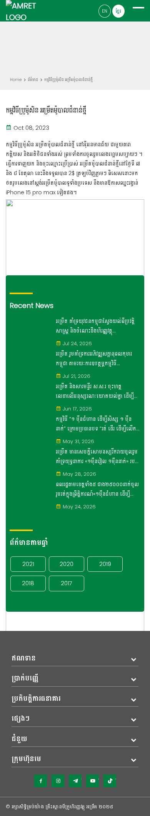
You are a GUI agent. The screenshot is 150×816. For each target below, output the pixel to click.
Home (16, 80)
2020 (66, 564)
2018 (28, 583)
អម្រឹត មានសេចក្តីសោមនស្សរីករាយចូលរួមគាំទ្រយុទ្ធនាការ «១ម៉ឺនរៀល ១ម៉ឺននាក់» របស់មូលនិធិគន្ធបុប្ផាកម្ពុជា (98, 457)
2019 (105, 564)
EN (104, 11)
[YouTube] (92, 781)
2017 (66, 583)
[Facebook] (40, 781)
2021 (28, 564)
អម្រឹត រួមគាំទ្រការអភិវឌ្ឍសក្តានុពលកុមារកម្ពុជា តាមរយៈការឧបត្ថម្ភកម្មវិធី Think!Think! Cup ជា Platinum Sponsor (94, 359)
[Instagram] (58, 781)
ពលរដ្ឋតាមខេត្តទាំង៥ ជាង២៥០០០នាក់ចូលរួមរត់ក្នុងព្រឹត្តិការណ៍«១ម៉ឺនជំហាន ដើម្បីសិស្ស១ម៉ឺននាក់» (97, 489)
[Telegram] (75, 781)
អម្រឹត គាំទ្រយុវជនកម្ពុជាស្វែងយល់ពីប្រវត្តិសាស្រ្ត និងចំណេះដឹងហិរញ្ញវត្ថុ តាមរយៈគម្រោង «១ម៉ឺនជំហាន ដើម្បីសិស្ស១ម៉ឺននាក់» (95, 326)
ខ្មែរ (118, 11)
